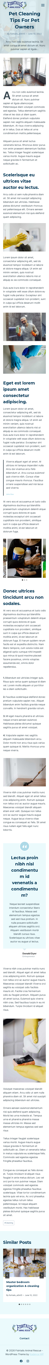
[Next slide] (44, 558)
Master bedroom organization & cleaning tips (22, 1286)
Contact (24, 1338)
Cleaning (8, 1223)
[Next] (42, 1275)
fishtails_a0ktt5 (17, 33)
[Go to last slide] (5, 558)
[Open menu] (43, 5)
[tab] (22, 580)
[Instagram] (27, 1361)
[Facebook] (21, 1361)
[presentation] (24, 1263)
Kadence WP (37, 1354)
